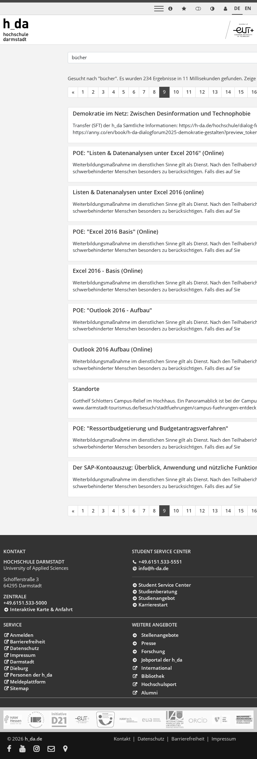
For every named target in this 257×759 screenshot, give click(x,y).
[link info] (170, 8)
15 (241, 92)
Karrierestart (153, 604)
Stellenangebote (160, 635)
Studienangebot (157, 598)
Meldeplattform (27, 681)
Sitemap (19, 688)
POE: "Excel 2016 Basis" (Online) (115, 231)
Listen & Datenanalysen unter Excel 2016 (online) (138, 192)
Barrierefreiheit (27, 641)
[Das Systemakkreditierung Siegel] (36, 719)
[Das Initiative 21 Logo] (59, 719)
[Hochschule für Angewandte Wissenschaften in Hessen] (12, 720)
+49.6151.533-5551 (160, 562)
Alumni (149, 692)
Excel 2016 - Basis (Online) (108, 270)
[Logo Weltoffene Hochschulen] (244, 720)
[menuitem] (13, 749)
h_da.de (33, 739)
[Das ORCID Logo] (198, 719)
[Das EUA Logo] (151, 719)
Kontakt (122, 739)
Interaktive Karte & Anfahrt (41, 609)
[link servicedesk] (225, 8)
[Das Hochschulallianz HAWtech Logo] (128, 719)
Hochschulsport (158, 684)
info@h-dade (153, 568)
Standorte (86, 388)
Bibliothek (153, 676)
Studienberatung (158, 591)
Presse (148, 643)
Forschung (153, 651)
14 (228, 92)
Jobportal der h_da (161, 660)
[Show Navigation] (159, 9)
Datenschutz (24, 648)
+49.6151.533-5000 (25, 603)
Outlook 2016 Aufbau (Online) (112, 349)
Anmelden (21, 635)
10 (176, 92)
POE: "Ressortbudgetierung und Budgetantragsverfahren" (150, 428)
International (156, 668)
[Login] (198, 8)
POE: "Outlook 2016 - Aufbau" (112, 310)
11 (189, 92)
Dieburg (19, 668)
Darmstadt (22, 661)
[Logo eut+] (82, 719)
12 (202, 92)
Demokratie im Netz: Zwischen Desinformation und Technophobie (161, 113)
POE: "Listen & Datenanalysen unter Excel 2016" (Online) (148, 153)
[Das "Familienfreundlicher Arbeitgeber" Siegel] (105, 719)
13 (215, 92)
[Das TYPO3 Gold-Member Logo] (221, 719)
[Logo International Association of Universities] (174, 719)
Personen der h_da (31, 675)
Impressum (22, 655)
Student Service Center (165, 585)
